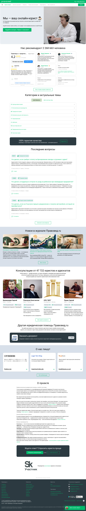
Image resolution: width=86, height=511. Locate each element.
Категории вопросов (6, 497)
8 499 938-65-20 (80, 1)
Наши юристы (43, 4)
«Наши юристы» (25, 412)
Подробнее (64, 141)
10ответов (16, 193)
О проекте (4, 484)
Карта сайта (79, 500)
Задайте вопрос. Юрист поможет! (17, 30)
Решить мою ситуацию (33, 4)
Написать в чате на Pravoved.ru (76, 484)
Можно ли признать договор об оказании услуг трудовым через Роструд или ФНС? (66, 72)
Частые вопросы (29, 487)
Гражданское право (24, 155)
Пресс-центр (4, 492)
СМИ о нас (4, 490)
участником (47, 466)
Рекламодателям (54, 494)
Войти (81, 4)
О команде (4, 486)
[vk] (83, 501)
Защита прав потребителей (26, 200)
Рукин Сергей (69, 300)
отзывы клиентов (61, 419)
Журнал (27, 494)
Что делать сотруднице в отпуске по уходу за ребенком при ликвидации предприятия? (42, 182)
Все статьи (43, 262)
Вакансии (4, 487)
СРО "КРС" (47, 300)
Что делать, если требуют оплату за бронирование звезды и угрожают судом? (39, 159)
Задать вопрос (8, 4)
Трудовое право (24, 178)
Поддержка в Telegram (75, 488)
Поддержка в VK (73, 491)
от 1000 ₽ (71, 337)
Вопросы (25, 4)
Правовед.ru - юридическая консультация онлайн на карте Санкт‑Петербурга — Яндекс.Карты (23, 85)
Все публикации (43, 375)
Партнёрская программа (55, 491)
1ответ (15, 171)
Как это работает (51, 4)
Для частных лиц (48, 100)
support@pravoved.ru (74, 486)
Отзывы (27, 490)
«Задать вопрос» (52, 404)
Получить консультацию (34, 452)
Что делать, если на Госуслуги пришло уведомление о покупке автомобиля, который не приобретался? (42, 205)
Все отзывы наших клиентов (43, 89)
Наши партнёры (5, 494)
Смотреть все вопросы (43, 222)
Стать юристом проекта (55, 486)
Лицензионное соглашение (69, 500)
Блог (51, 484)
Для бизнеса (36, 100)
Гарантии (28, 492)
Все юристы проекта (43, 319)
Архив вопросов (5, 495)
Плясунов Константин (31, 300)
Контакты (4, 489)
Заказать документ (17, 4)
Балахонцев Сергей (10, 300)
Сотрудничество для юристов (56, 493)
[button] (75, 508)
